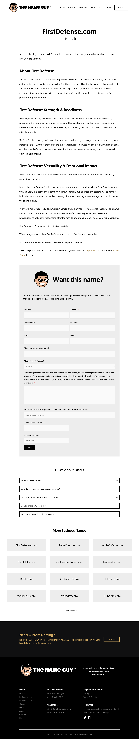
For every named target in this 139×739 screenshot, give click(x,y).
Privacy (86, 693)
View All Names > (69, 610)
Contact (22, 714)
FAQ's (21, 707)
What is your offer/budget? (34, 361)
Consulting (23, 704)
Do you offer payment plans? (33, 506)
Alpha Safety (93, 250)
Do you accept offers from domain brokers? (40, 497)
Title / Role (74, 322)
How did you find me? (32, 435)
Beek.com (26, 579)
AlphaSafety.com (112, 545)
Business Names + (26, 700)
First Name (28, 310)
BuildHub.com (26, 562)
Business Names (25, 697)
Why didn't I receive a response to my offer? (40, 489)
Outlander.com (69, 579)
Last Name (74, 310)
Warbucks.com (26, 596)
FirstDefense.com (26, 545)
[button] (121, 7)
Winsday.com (69, 596)
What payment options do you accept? (38, 514)
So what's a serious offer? (32, 480)
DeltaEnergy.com (69, 545)
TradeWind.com (112, 562)
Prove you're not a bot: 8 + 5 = (34, 422)
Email (26, 335)
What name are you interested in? (37, 348)
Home (21, 693)
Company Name (30, 322)
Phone (72, 335)
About (21, 711)
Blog (21, 718)
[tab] (69, 480)
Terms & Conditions (91, 697)
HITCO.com (112, 579)
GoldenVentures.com (69, 562)
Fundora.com (112, 596)
